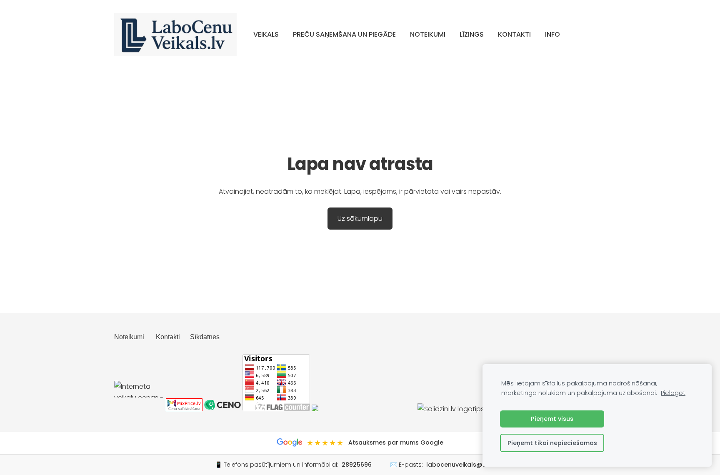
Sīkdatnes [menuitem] (205, 336)
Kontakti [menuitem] (514, 34)
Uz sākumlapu (360, 218)
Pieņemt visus (552, 419)
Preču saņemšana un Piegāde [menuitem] (344, 34)
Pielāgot (673, 393)
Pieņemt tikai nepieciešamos (552, 443)
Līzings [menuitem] (472, 34)
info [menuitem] (552, 34)
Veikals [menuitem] (266, 34)
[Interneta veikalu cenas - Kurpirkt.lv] (139, 409)
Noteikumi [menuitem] (427, 34)
